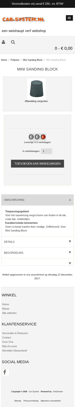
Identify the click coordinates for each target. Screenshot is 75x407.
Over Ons (7, 341)
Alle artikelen (9, 312)
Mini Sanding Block (33, 60)
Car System (34, 391)
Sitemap (17, 401)
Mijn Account (9, 346)
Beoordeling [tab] (13, 252)
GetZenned (58, 391)
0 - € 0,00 (63, 48)
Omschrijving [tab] (14, 199)
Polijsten (15, 60)
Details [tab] (9, 241)
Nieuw (5, 308)
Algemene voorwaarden (51, 401)
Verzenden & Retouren (15, 333)
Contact (6, 337)
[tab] (37, 262)
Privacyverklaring (31, 401)
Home (4, 60)
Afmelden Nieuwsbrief (14, 350)
